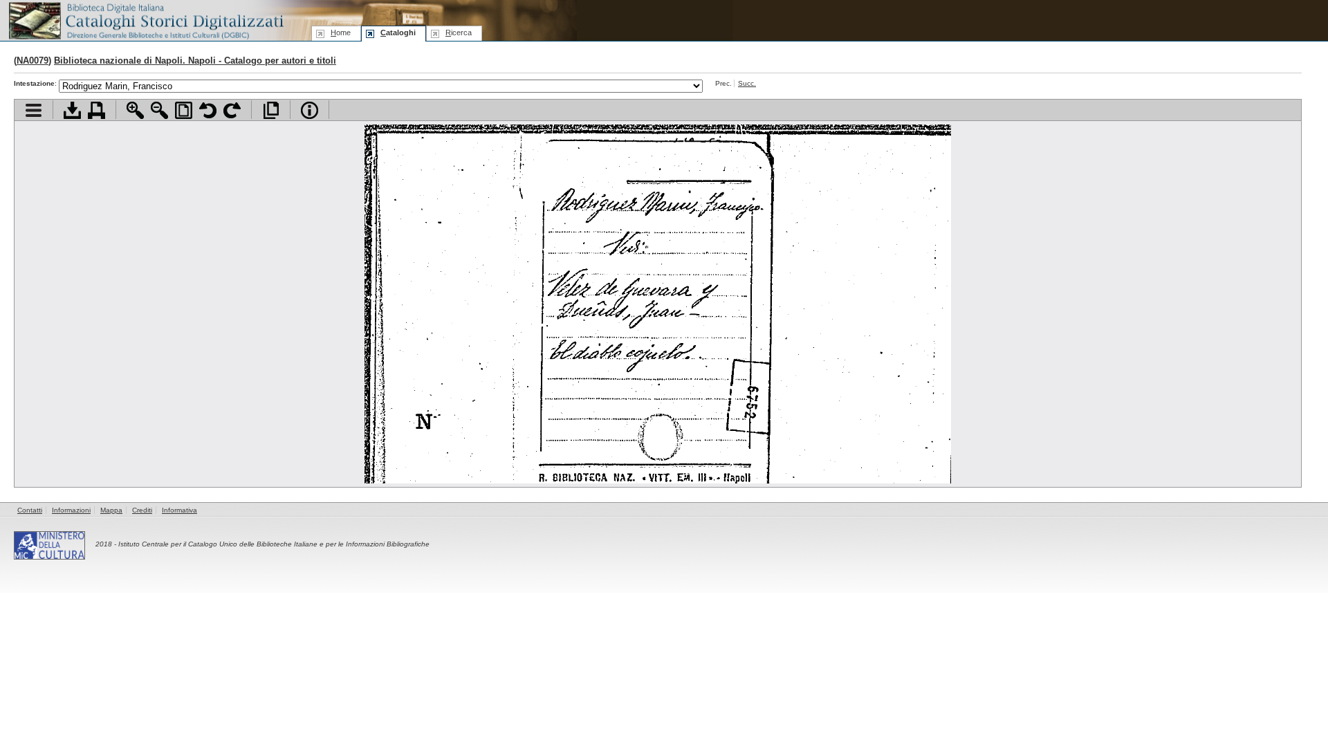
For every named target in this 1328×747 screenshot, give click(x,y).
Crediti (142, 510)
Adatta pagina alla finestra (183, 110)
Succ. (747, 83)
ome (341, 32)
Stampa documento (96, 110)
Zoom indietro (159, 110)
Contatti (29, 510)
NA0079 (32, 60)
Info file (309, 110)
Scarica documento (72, 110)
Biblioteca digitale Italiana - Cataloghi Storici (145, 19)
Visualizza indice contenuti (33, 110)
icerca (458, 32)
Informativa (179, 510)
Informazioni (71, 510)
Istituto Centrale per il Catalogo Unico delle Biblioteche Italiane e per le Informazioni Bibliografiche (274, 544)
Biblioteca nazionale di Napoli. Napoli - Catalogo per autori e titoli (195, 60)
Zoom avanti (135, 110)
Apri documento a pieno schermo (270, 110)
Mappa (111, 510)
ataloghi (398, 32)
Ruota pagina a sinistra (207, 110)
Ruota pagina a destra (232, 110)
